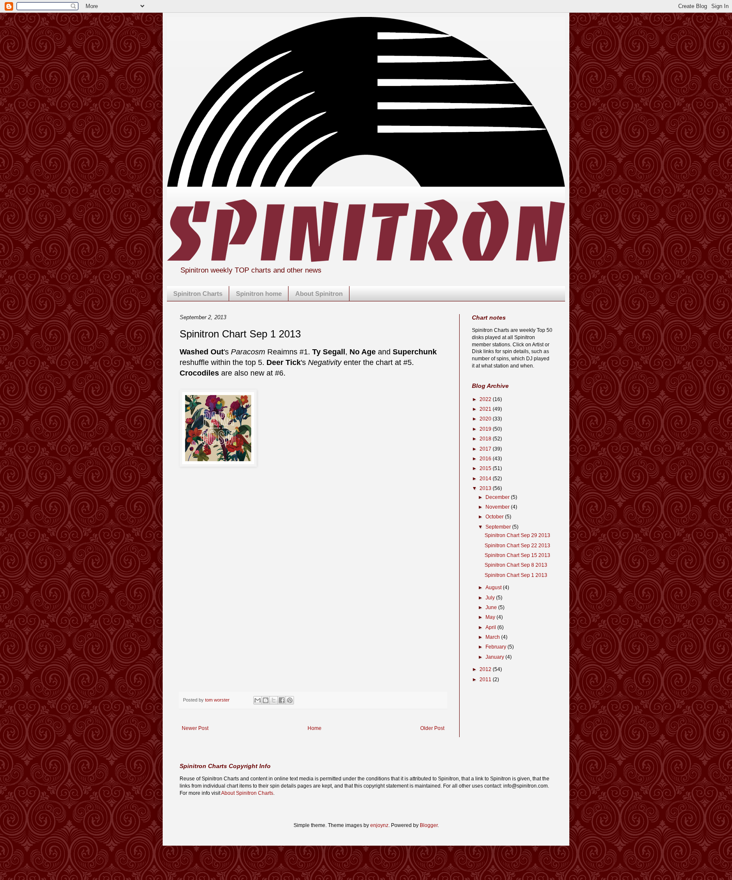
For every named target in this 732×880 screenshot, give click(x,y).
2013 (486, 488)
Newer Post (195, 728)
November (498, 507)
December (498, 497)
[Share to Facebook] (281, 700)
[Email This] (257, 700)
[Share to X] (273, 700)
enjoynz (379, 825)
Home (315, 728)
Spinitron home (259, 293)
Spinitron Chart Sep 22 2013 (517, 546)
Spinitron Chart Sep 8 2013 (516, 565)
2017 (486, 449)
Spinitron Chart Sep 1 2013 (516, 575)
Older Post (432, 728)
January (495, 657)
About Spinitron (319, 293)
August (494, 587)
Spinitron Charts (197, 293)
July (490, 598)
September (498, 527)
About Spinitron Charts (247, 793)
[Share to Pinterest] (290, 700)
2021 (486, 409)
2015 (486, 468)
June (491, 607)
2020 (486, 419)
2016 (486, 459)
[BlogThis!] (265, 700)
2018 (486, 439)
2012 (486, 669)
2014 (486, 479)
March (493, 637)
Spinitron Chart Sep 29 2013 (517, 535)
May (490, 617)
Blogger (429, 825)
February (496, 647)
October (495, 517)
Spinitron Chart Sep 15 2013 (517, 555)
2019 (486, 429)
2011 (486, 679)
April (491, 627)
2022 (486, 399)
